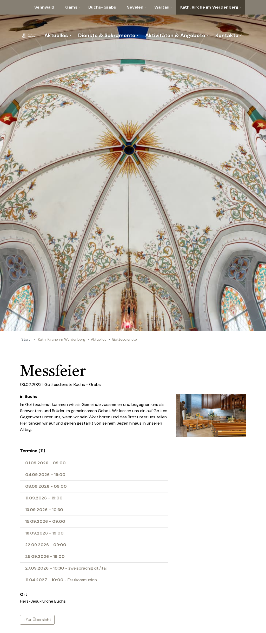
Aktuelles (56, 35)
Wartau (161, 7)
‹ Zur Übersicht (37, 619)
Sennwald (44, 7)
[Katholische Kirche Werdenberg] (31, 35)
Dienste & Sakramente (106, 35)
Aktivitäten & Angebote (175, 35)
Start (25, 339)
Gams (71, 7)
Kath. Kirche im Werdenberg (209, 7)
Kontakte (226, 35)
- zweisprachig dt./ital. (66, 568)
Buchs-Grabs (102, 7)
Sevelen (135, 7)
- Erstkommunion (61, 580)
